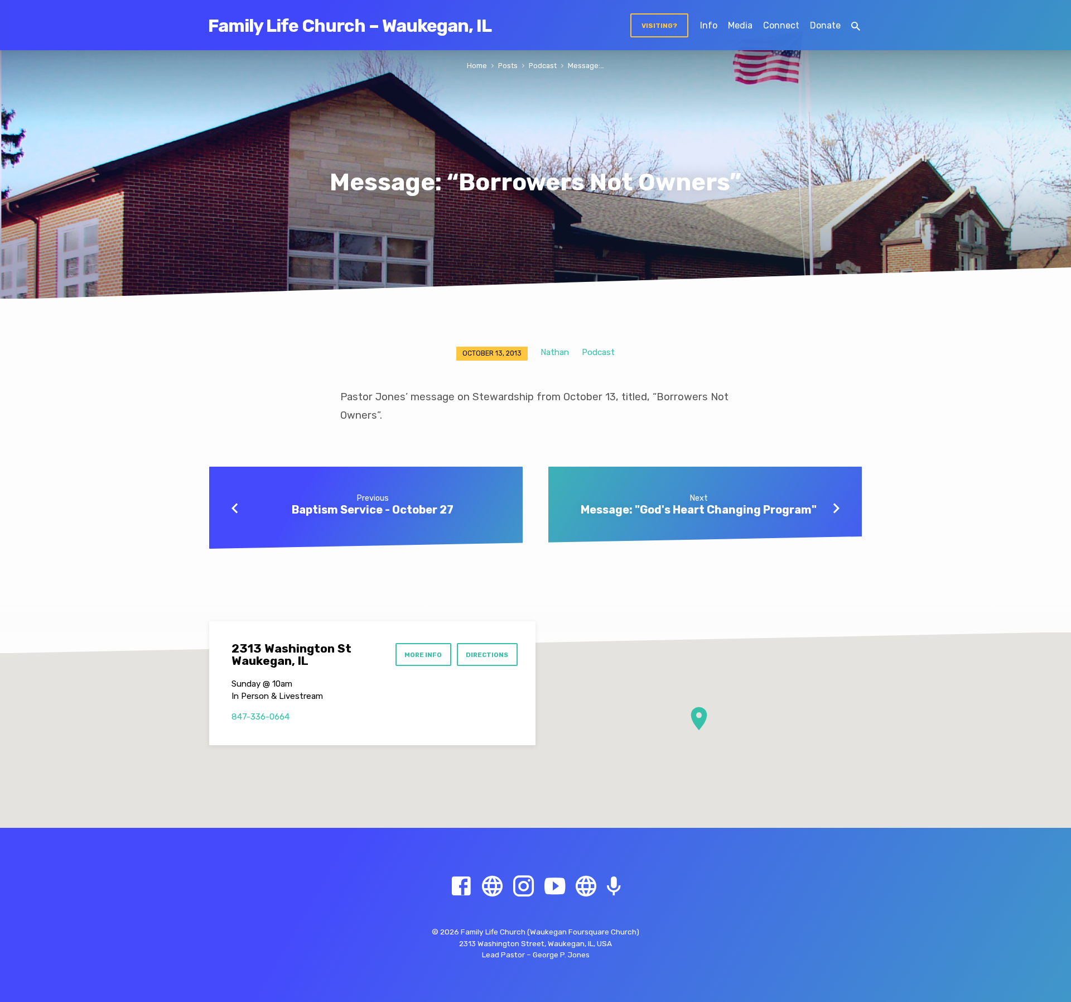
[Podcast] (614, 887)
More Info (423, 655)
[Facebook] (461, 887)
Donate (825, 25)
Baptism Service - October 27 (373, 509)
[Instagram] (523, 887)
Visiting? (659, 26)
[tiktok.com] (586, 887)
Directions (487, 655)
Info (708, 25)
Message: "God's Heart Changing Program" (699, 509)
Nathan (555, 352)
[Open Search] (856, 26)
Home (477, 65)
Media (740, 25)
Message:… (586, 65)
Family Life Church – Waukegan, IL (349, 25)
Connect (781, 25)
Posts (508, 65)
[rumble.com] (492, 887)
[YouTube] (554, 887)
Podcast (543, 65)
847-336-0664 (260, 717)
